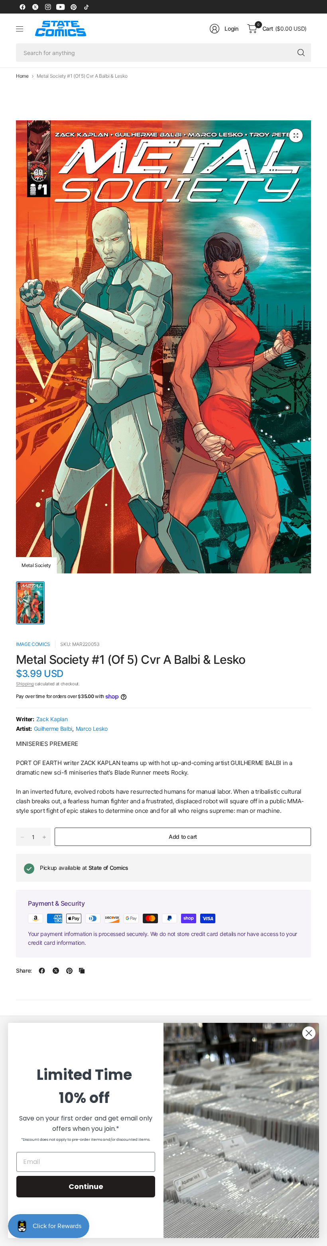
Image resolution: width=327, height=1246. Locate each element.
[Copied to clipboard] (82, 970)
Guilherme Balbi (53, 728)
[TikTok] (86, 6)
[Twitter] (35, 6)
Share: (24, 970)
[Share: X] (56, 970)
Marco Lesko (92, 728)
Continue (86, 1186)
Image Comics (33, 644)
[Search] (301, 52)
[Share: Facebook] (42, 970)
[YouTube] (60, 6)
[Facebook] (22, 6)
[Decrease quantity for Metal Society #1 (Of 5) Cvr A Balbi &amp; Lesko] (22, 837)
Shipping (24, 684)
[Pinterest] (73, 6)
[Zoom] (296, 135)
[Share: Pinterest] (69, 970)
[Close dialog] (309, 1033)
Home (22, 76)
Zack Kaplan (51, 719)
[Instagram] (47, 6)
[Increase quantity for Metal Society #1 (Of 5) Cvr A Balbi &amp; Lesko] (44, 837)
